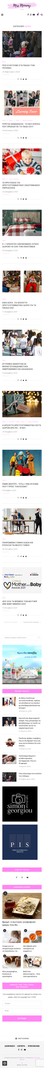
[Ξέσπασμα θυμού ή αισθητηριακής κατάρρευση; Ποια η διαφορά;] (9, 759)
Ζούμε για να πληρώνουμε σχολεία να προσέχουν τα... (11, 948)
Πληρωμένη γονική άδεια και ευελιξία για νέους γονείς (17, 543)
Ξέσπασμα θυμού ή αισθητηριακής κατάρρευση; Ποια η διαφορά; (27, 760)
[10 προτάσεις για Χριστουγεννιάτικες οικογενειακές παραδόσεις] (22, 161)
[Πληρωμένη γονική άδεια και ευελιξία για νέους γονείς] (22, 521)
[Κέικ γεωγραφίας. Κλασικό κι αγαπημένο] (11, 962)
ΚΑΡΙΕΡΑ (21, 1046)
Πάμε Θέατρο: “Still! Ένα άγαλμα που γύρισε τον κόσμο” (20, 485)
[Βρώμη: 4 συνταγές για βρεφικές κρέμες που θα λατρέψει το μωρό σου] (22, 906)
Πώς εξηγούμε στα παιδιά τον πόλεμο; (30, 774)
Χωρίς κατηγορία (28, 120)
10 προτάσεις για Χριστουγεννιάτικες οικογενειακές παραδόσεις (21, 185)
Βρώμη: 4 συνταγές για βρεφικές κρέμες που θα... (19, 923)
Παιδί (17, 120)
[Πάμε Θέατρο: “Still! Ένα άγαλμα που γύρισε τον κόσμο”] (22, 463)
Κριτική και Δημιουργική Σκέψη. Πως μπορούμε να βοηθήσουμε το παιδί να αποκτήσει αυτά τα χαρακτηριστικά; (29, 723)
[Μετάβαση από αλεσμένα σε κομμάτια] (32, 937)
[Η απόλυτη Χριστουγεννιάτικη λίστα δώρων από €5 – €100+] (22, 404)
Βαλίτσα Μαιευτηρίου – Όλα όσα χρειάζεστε (31, 974)
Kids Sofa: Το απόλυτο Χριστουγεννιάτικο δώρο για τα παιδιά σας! (19, 305)
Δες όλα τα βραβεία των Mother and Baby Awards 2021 (19, 602)
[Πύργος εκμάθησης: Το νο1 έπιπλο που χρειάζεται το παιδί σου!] (22, 103)
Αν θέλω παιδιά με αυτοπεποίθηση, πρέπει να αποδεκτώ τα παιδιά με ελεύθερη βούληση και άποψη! (29, 703)
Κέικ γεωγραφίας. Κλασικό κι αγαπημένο (10, 974)
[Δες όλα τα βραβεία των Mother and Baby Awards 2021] (22, 580)
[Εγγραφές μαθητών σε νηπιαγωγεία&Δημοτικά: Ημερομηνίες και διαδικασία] (22, 343)
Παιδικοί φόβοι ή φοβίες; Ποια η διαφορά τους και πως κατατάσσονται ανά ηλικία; (30, 742)
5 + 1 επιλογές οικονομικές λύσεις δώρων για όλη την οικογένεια (20, 245)
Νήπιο (11, 120)
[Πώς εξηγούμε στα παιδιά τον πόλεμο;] (22, 44)
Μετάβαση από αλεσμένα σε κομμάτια (29, 948)
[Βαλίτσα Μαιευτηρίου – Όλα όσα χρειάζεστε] (32, 962)
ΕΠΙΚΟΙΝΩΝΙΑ (34, 1046)
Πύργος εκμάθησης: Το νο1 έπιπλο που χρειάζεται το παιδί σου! (21, 125)
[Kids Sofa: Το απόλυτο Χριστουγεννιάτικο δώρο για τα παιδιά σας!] (22, 281)
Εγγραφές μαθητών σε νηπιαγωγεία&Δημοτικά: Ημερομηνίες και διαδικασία (17, 366)
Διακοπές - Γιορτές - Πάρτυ (17, 421)
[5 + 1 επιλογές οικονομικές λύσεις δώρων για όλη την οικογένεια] (22, 223)
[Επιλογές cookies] (4, 1063)
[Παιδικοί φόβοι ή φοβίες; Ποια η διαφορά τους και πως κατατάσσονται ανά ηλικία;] (9, 741)
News (4, 61)
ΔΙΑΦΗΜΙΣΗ (10, 1046)
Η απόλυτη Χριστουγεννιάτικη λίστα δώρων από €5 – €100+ (21, 426)
